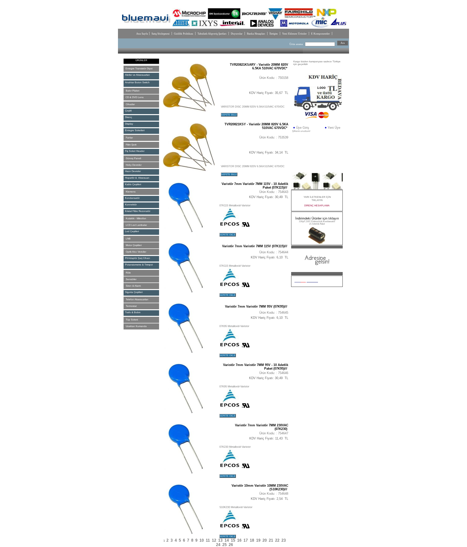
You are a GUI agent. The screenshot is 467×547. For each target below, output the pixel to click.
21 (271, 540)
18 (252, 540)
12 (214, 540)
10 (201, 540)
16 (239, 540)
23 (283, 540)
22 (277, 540)
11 (208, 540)
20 (264, 540)
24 (218, 545)
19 (258, 540)
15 (233, 540)
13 (220, 540)
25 (224, 545)
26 (231, 545)
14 (227, 540)
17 (245, 540)
